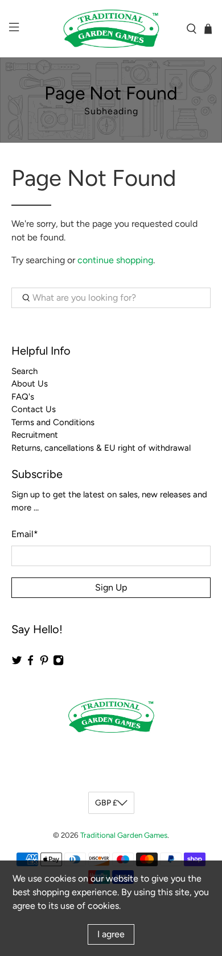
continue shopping (115, 260)
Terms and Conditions (52, 422)
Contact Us (33, 409)
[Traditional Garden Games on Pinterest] (44, 663)
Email (24, 534)
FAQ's (22, 397)
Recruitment (34, 435)
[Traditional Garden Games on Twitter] (16, 663)
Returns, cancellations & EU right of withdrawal (101, 448)
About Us (29, 384)
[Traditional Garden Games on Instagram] (58, 663)
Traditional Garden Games (123, 834)
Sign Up (111, 587)
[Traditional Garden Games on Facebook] (30, 663)
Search (24, 371)
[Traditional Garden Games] (111, 29)
